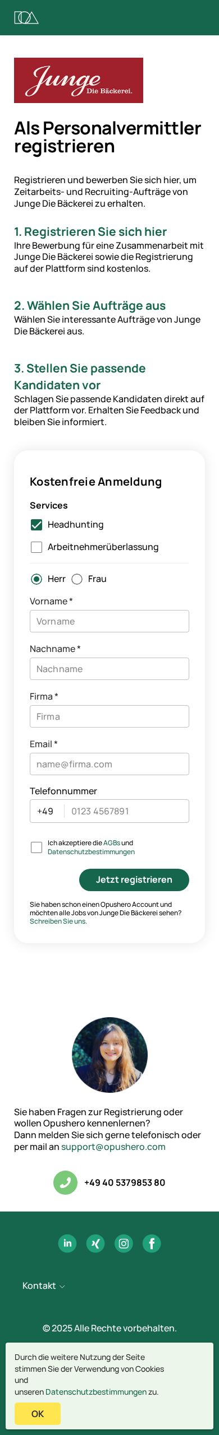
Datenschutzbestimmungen (96, 1391)
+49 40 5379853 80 (125, 1183)
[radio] (45, 579)
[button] (109, 1286)
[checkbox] (64, 525)
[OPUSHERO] (26, 17)
